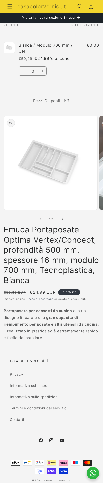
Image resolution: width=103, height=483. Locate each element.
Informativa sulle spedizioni (34, 397)
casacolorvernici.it (58, 480)
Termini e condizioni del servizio (38, 408)
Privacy (16, 374)
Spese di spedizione (40, 298)
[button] (10, 6)
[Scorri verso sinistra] (40, 219)
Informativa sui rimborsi (31, 385)
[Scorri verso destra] (62, 219)
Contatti (17, 419)
